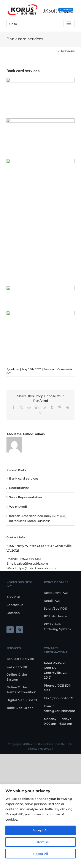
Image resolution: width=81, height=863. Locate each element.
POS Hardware (55, 616)
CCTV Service (16, 667)
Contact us (14, 605)
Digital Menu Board (21, 700)
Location (13, 613)
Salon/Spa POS (55, 608)
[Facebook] (10, 629)
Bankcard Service (20, 659)
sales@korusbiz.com (32, 563)
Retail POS (52, 601)
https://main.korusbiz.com (35, 568)
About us (13, 597)
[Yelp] (19, 629)
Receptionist (19, 488)
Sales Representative (25, 497)
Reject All (40, 854)
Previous (68, 51)
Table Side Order (19, 708)
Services (49, 369)
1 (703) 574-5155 (29, 559)
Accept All (40, 830)
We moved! (18, 507)
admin (15, 369)
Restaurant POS (56, 593)
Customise (40, 842)
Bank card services (23, 478)
